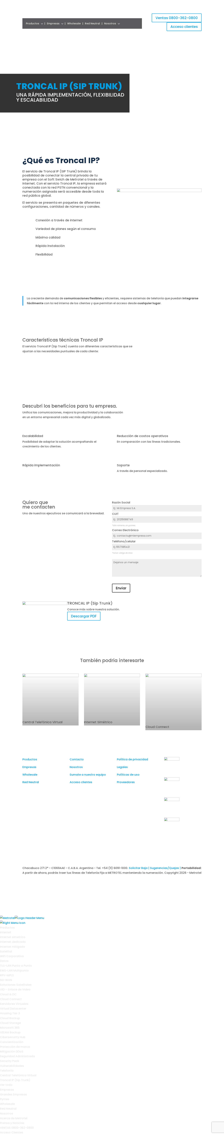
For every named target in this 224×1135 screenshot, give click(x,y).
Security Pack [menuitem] (9, 1061)
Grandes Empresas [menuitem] (13, 1094)
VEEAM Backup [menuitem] (10, 1032)
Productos (32, 23)
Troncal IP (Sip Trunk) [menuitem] (15, 1080)
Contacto (77, 759)
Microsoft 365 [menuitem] (10, 1028)
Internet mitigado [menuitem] (12, 947)
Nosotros (110, 23)
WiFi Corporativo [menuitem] (12, 956)
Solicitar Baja (138, 868)
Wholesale (74, 23)
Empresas (53, 23)
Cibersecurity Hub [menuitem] (12, 1037)
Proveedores (126, 782)
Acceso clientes (184, 26)
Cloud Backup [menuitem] (10, 1018)
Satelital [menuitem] (6, 951)
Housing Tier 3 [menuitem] (10, 1013)
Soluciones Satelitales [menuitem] (15, 985)
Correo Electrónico (125, 530)
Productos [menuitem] (7, 928)
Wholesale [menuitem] (7, 1104)
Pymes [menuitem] (4, 1099)
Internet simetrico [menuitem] (12, 937)
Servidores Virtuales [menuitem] (14, 1004)
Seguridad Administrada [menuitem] (17, 1056)
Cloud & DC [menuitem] (8, 994)
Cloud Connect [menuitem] (11, 999)
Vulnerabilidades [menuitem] (12, 1066)
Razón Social (121, 502)
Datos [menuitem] (4, 961)
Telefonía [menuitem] (6, 1071)
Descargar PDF (84, 616)
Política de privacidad (132, 759)
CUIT (115, 514)
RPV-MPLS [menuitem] (7, 975)
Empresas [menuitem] (7, 1090)
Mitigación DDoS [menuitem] (11, 1051)
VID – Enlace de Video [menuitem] (15, 989)
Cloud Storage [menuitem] (10, 1023)
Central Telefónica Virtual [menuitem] (18, 1075)
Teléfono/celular (124, 541)
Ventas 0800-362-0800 (177, 17)
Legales (122, 767)
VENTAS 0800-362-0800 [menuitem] (17, 1128)
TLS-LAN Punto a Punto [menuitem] (16, 966)
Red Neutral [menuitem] (8, 1109)
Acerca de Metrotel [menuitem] (13, 1118)
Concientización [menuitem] (11, 1042)
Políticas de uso (128, 775)
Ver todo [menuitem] (6, 1085)
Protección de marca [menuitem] (15, 1047)
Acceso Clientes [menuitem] (11, 1132)
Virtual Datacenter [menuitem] (13, 1009)
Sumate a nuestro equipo (88, 775)
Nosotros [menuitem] (6, 1114)
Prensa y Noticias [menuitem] (12, 1123)
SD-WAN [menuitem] (6, 980)
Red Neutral (92, 23)
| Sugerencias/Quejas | (164, 868)
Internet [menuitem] (5, 932)
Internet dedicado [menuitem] (13, 942)
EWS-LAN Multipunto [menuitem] (14, 971)
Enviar (121, 588)
